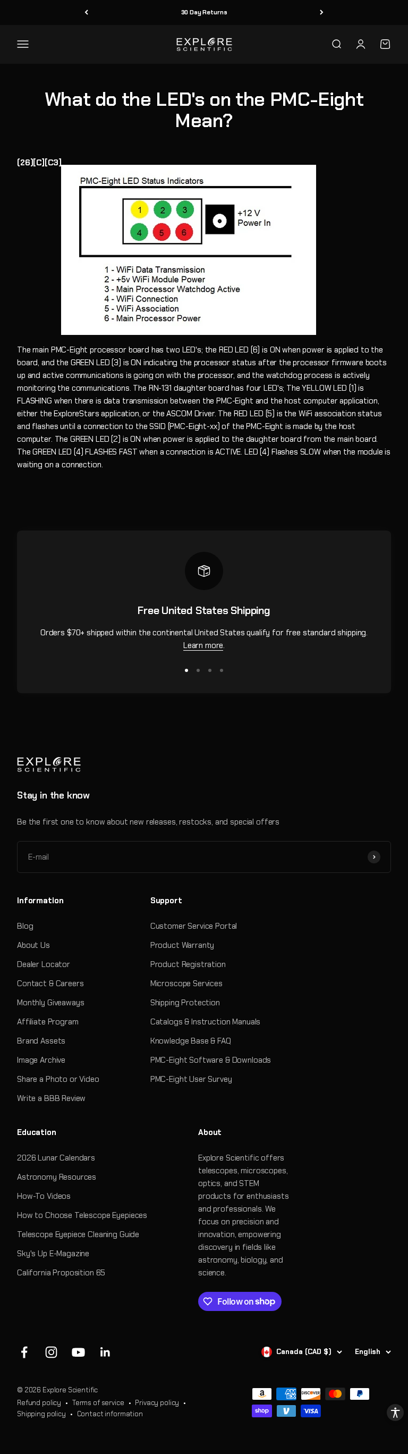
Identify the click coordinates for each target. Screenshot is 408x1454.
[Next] (322, 12)
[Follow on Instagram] (51, 1352)
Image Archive (41, 1060)
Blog (25, 926)
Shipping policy (41, 1413)
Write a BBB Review (51, 1098)
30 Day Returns (204, 12)
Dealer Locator (43, 964)
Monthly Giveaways (50, 1002)
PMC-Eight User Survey (191, 1079)
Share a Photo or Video (58, 1079)
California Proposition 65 (61, 1272)
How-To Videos (44, 1196)
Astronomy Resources (56, 1177)
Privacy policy (157, 1402)
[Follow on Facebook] (24, 1352)
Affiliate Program (47, 1021)
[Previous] (86, 12)
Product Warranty (182, 945)
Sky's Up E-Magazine (53, 1253)
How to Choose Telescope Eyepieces (82, 1215)
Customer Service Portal (193, 926)
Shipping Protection (185, 1002)
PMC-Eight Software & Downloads (210, 1060)
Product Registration (188, 964)
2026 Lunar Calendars (56, 1158)
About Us (33, 945)
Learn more (203, 645)
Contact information (110, 1413)
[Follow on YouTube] (78, 1352)
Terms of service (98, 1402)
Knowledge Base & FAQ (190, 1041)
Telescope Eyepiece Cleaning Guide (78, 1234)
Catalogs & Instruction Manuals (205, 1021)
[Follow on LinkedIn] (105, 1352)
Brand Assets (41, 1041)
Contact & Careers (50, 983)
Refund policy (39, 1402)
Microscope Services (186, 983)
